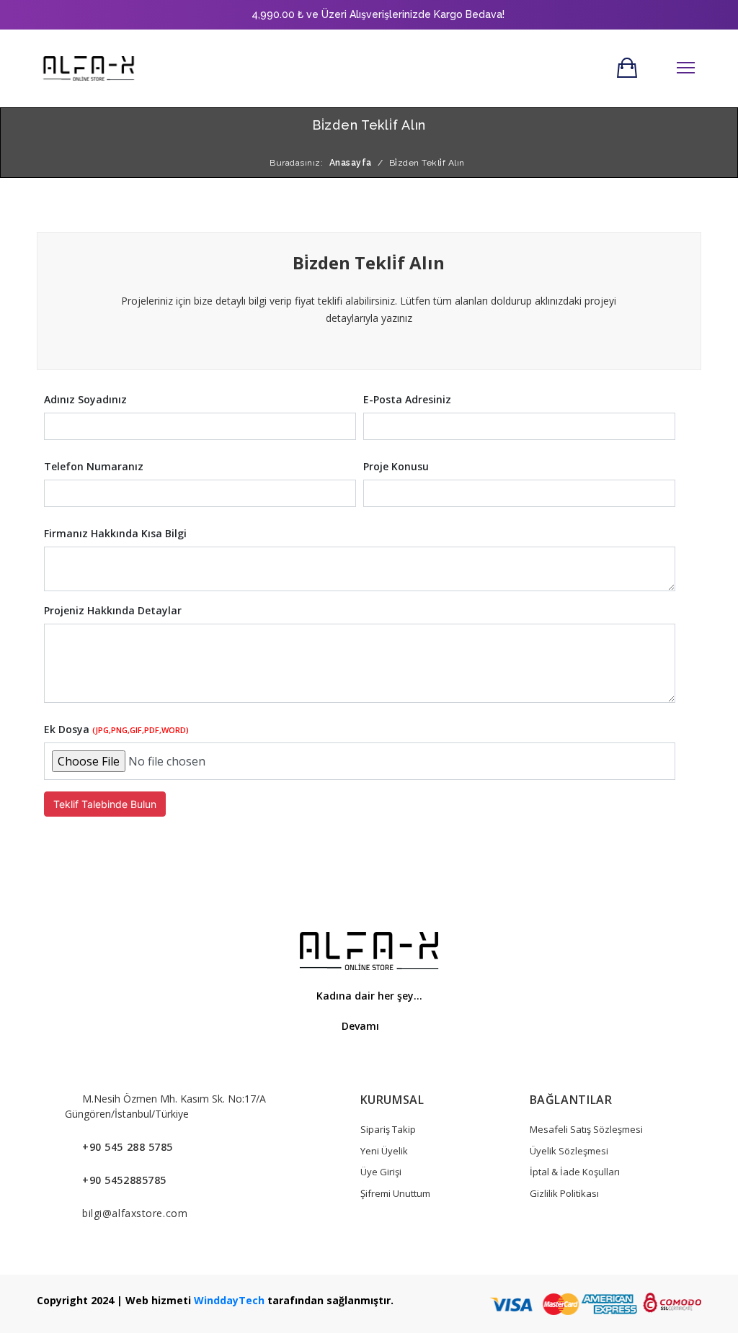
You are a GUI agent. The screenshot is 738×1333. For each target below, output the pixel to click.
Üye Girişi (380, 1171)
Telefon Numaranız (93, 466)
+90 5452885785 (124, 1180)
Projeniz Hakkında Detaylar (113, 610)
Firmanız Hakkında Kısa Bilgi (115, 533)
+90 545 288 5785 (127, 1147)
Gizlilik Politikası (564, 1193)
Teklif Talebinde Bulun (104, 804)
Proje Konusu (396, 466)
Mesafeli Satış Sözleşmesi (586, 1129)
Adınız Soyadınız (85, 399)
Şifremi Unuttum (395, 1193)
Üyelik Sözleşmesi (569, 1150)
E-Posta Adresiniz (407, 399)
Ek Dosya (116, 729)
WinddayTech (229, 1300)
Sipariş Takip (388, 1129)
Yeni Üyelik (384, 1150)
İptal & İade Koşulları (575, 1171)
